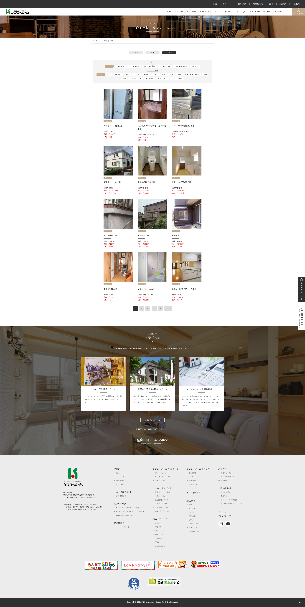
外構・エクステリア (192, 75)
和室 (109, 75)
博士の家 (158, 527)
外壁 (171, 75)
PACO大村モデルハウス (125, 515)
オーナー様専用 (298, 12)
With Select (193, 524)
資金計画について (161, 500)
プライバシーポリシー (226, 516)
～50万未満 (120, 66)
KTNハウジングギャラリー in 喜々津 (130, 511)
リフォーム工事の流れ (223, 11)
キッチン (136, 75)
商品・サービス (160, 519)
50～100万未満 (134, 66)
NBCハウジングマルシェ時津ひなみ (129, 508)
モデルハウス (160, 496)
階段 (205, 75)
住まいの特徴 (160, 480)
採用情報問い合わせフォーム (231, 503)
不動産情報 (242, 4)
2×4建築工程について (163, 511)
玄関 (124, 79)
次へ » (168, 308)
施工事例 (266, 11)
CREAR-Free (160, 538)
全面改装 (118, 75)
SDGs (271, 4)
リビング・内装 (135, 79)
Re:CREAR (159, 534)
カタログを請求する (101, 389)
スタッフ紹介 (194, 484)
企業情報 (283, 4)
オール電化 (149, 79)
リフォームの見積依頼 (229, 500)
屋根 (179, 75)
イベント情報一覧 (123, 527)
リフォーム (227, 4)
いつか (157, 523)
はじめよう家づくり (162, 488)
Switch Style (160, 546)
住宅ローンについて (162, 503)
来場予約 (224, 496)
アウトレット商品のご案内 (201, 11)
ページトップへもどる (300, 602)
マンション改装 (177, 79)
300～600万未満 (164, 66)
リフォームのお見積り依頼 (199, 389)
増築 (127, 75)
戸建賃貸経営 (257, 4)
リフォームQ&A (241, 11)
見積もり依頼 (255, 11)
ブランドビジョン (161, 473)
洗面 (163, 75)
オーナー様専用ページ (194, 493)
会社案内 (192, 473)
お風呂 (146, 75)
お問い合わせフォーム (152, 420)
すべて (136, 52)
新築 (215, 4)
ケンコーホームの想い (163, 477)
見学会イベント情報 (162, 492)
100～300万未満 (149, 66)
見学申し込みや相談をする (150, 389)
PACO (157, 542)
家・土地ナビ (121, 484)
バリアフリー (162, 79)
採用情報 (296, 4)
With (157, 530)
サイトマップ (223, 512)
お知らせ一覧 (226, 473)
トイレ (155, 75)
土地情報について (161, 507)
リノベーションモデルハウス (177, 11)
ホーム (95, 41)
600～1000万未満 (181, 66)
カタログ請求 (226, 492)
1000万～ (195, 66)
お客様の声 (277, 11)
